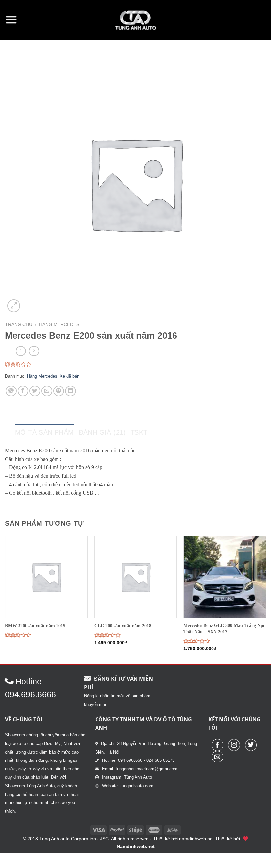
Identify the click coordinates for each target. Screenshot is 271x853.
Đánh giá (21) (102, 432)
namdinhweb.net (196, 838)
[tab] (44, 432)
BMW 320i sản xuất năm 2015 (35, 625)
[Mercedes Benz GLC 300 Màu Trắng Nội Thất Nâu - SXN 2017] (225, 577)
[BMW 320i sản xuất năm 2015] (46, 577)
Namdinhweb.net (136, 846)
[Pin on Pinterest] (58, 391)
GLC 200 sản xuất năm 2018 (122, 625)
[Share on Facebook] (23, 391)
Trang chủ (18, 324)
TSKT (139, 432)
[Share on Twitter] (34, 391)
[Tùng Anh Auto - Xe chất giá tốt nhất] (135, 20)
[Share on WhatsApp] (11, 391)
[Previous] (5, 599)
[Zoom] (13, 305)
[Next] (266, 599)
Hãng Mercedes (59, 324)
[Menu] (11, 20)
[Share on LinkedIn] (70, 391)
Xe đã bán (69, 376)
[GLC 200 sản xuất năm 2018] (135, 577)
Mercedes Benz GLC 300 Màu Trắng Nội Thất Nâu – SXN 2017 (223, 628)
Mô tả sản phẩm (44, 432)
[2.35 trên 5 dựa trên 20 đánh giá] (135, 364)
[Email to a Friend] (46, 391)
